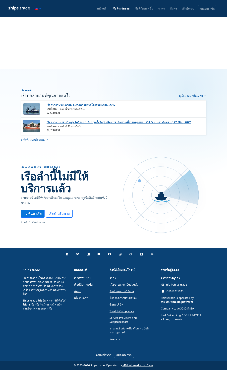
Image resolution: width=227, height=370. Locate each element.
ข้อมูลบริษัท (116, 304)
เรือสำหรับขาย (121, 8)
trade (19, 8)
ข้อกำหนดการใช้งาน (122, 291)
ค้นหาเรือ (35, 213)
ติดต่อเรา (115, 339)
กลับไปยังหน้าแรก (34, 222)
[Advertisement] (113, 43)
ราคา (161, 8)
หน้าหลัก (102, 8)
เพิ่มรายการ (81, 298)
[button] (38, 8)
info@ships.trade (176, 284)
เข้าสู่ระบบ (188, 8)
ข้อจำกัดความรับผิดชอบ (123, 298)
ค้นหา (173, 8)
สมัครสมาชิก (207, 8)
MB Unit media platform (137, 365)
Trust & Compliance (122, 311)
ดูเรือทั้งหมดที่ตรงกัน (191, 96)
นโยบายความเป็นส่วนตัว (124, 284)
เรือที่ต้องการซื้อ (144, 8)
